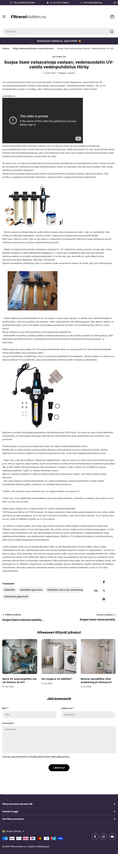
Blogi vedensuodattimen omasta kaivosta (33, 48)
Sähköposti (67, 708)
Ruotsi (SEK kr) (13, 831)
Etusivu (5, 48)
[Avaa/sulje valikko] (4, 16)
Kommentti (8, 723)
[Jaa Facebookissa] (103, 581)
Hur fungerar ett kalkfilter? (57, 679)
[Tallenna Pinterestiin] (103, 599)
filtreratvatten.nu (18, 846)
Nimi (5, 708)
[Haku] (111, 31)
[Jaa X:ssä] (103, 590)
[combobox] (59, 31)
